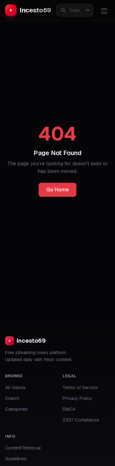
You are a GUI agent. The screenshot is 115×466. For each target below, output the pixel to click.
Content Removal (23, 448)
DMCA (69, 409)
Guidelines (16, 459)
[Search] (87, 10)
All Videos (15, 387)
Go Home (57, 189)
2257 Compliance (81, 420)
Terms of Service (80, 387)
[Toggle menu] (104, 11)
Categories (16, 409)
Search (12, 398)
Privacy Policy (77, 398)
